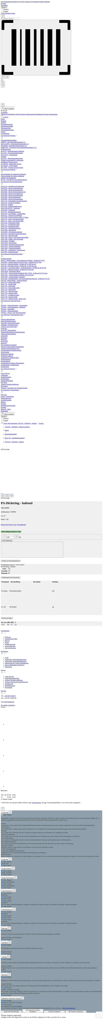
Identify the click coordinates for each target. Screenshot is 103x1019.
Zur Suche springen (24, 2)
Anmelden (4, 112)
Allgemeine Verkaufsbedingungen (15, 659)
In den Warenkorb (7, 540)
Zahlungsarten (30, 114)
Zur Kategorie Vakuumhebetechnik (12, 315)
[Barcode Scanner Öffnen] (36, 47)
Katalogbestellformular (12, 678)
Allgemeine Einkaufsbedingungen (15, 661)
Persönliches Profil (13, 114)
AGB (6, 658)
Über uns (8, 637)
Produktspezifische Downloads (11, 577)
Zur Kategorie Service (8, 369)
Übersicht (4, 114)
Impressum (8, 667)
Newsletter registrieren (8, 705)
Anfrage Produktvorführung (14, 680)
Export (46, 114)
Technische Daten (7, 618)
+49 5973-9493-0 (9, 696)
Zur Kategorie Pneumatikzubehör (11, 182)
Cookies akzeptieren (54, 1011)
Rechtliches (4, 651)
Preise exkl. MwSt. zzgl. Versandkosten (13, 524)
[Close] (1, 493)
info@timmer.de (9, 702)
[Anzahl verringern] (4, 536)
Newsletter (4, 5)
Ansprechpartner (10, 646)
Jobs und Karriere (10, 648)
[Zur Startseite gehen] (8, 13)
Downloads (8, 687)
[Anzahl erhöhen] (16, 536)
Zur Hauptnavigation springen (40, 2)
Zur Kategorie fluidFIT (8, 169)
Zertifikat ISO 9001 (11, 639)
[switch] (2, 814)
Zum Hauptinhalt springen (9, 2)
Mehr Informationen (68, 1008)
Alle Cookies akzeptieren (76, 1011)
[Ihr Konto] (3, 104)
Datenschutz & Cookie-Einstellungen (16, 663)
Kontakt (3, 3)
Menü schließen (9, 109)
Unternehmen (5, 631)
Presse (7, 642)
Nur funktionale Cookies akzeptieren (33, 1010)
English (5, 11)
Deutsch (6, 9)
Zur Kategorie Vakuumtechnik (11, 301)
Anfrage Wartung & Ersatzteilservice (16, 682)
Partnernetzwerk (10, 644)
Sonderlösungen (10, 686)
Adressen (23, 114)
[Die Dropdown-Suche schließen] (7, 77)
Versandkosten (36, 803)
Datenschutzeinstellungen (11, 1011)
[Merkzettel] (16, 102)
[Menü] (3, 16)
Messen (7, 641)
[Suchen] (3, 77)
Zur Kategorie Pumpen (8, 135)
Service (3, 670)
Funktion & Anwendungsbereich (11, 561)
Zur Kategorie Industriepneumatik (12, 254)
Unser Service (9, 676)
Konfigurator (9, 684)
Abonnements (53, 114)
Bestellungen (39, 114)
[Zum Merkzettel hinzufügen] (32, 550)
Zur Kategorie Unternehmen (10, 390)
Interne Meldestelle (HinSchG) (14, 665)
